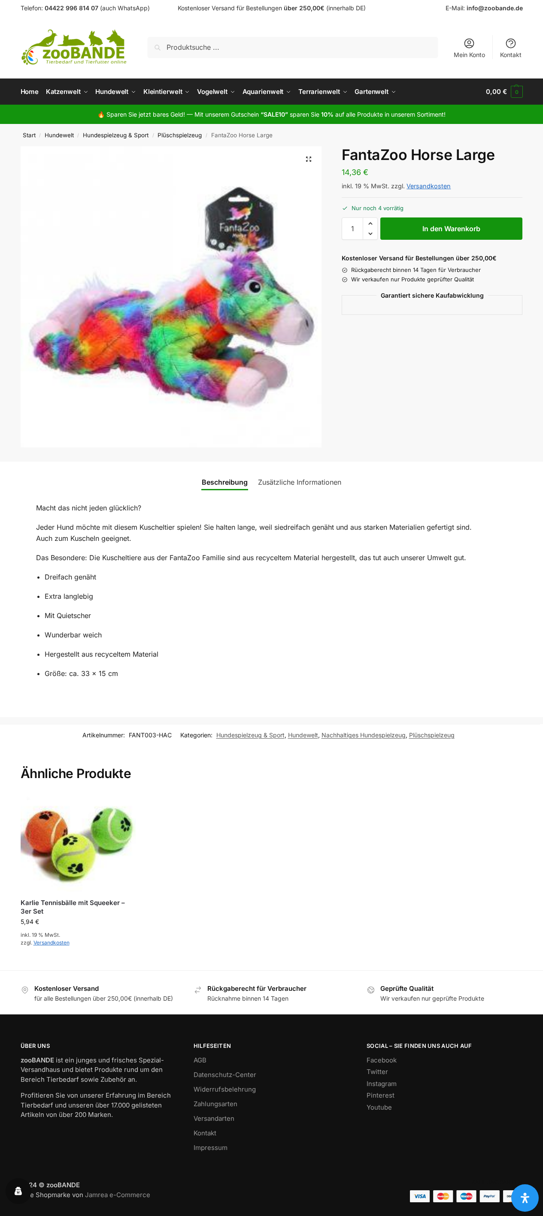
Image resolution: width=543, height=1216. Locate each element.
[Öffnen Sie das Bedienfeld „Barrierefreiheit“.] (525, 1198)
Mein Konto (469, 54)
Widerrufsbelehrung (225, 1089)
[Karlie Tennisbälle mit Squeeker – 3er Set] (79, 843)
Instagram (382, 1084)
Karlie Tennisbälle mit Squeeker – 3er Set (73, 907)
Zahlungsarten (215, 1104)
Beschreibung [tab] (225, 482)
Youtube (379, 1107)
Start (29, 135)
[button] (504, 92)
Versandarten (214, 1118)
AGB (200, 1060)
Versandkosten (428, 186)
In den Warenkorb (451, 228)
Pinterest (380, 1095)
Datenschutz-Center (225, 1075)
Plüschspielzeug (180, 135)
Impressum (211, 1148)
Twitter (377, 1072)
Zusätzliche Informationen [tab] (299, 482)
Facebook (382, 1060)
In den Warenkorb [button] (78, 961)
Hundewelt (59, 135)
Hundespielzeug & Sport (116, 135)
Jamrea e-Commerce (117, 1195)
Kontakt (511, 54)
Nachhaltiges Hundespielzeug (364, 735)
